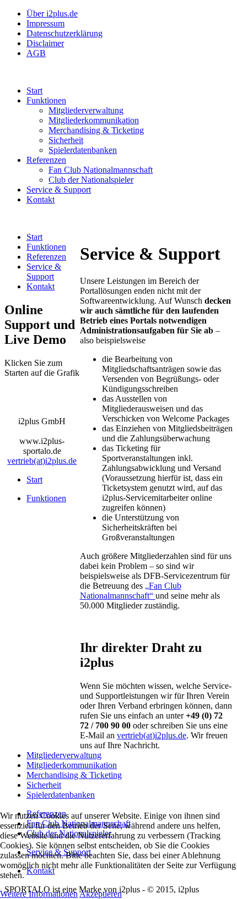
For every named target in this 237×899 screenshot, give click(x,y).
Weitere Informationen (39, 893)
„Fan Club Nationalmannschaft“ (130, 590)
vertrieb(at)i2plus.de (151, 735)
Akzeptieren (100, 893)
